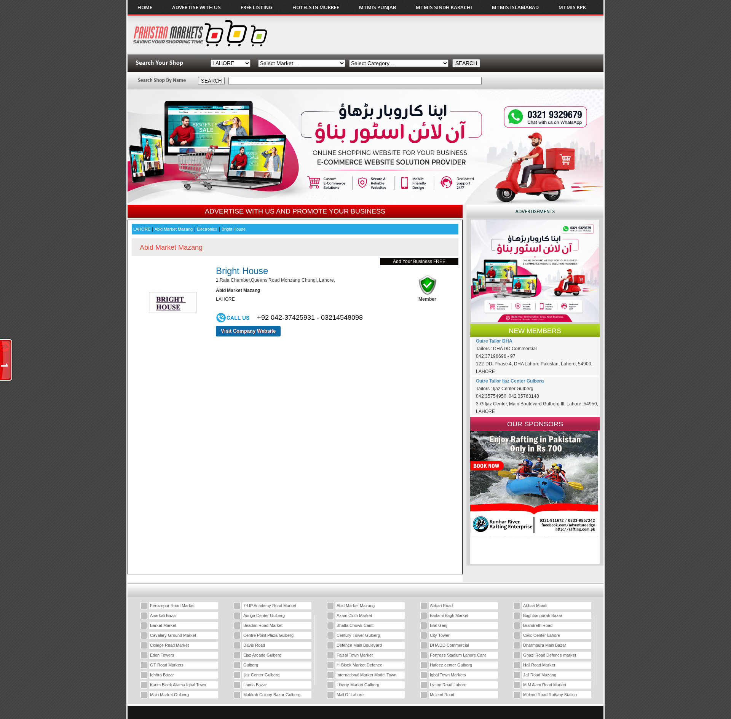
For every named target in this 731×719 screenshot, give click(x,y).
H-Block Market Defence (359, 665)
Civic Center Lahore (541, 635)
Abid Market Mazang (356, 605)
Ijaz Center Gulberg (261, 675)
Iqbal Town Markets (448, 675)
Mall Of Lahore (350, 694)
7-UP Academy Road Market (269, 605)
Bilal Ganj (438, 625)
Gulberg (250, 665)
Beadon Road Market (263, 625)
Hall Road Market (539, 665)
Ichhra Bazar (162, 675)
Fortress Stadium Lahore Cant (458, 655)
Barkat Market (163, 625)
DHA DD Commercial (449, 645)
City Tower (440, 635)
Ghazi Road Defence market (549, 655)
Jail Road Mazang (539, 675)
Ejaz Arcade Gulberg (262, 655)
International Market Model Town (366, 675)
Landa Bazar (255, 684)
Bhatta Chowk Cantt (355, 625)
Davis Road (254, 645)
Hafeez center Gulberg (451, 665)
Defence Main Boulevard (359, 645)
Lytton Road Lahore (448, 684)
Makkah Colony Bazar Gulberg (271, 694)
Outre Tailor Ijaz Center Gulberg (510, 381)
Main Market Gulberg (169, 694)
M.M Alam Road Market (544, 684)
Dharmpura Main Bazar (544, 645)
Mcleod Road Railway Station (550, 694)
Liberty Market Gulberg (358, 684)
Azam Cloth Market (354, 615)
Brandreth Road (537, 625)
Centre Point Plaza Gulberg (268, 635)
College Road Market (169, 645)
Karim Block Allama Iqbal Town (178, 684)
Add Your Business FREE (419, 261)
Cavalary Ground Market (173, 635)
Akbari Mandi (535, 605)
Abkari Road (441, 605)
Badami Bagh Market (449, 615)
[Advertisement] (460, 35)
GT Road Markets (167, 665)
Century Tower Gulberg (358, 635)
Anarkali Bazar (163, 615)
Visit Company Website (248, 331)
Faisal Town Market (355, 655)
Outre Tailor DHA (494, 341)
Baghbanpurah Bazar (542, 615)
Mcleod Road (442, 694)
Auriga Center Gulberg (264, 615)
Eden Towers (162, 655)
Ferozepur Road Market (172, 605)
